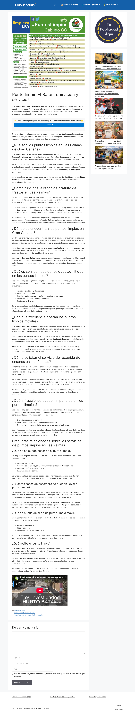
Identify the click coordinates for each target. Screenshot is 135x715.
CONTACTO (49, 124)
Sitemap (118, 705)
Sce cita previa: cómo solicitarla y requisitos (28, 615)
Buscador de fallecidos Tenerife (24, 613)
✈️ (91, 5)
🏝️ (111, 5)
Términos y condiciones (21, 697)
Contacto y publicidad (97, 697)
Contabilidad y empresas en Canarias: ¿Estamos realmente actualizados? (107, 93)
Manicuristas (118, 710)
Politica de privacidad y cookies (62, 697)
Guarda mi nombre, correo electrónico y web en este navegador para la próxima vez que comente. (49, 675)
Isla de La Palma (19, 610)
